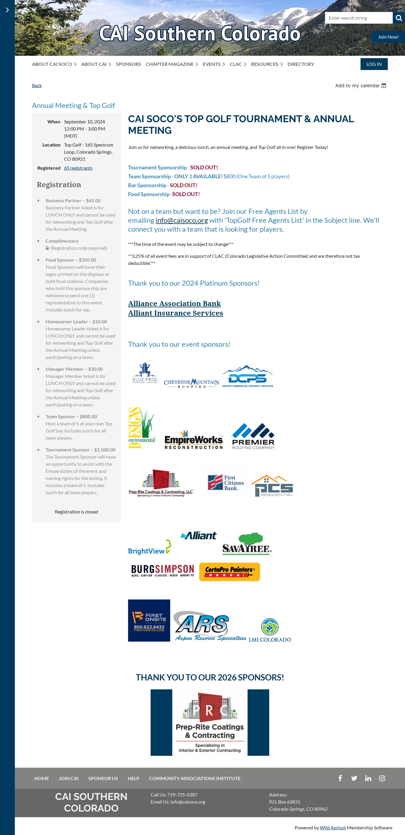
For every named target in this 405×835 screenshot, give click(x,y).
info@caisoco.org (182, 220)
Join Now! (388, 36)
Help (133, 778)
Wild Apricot (333, 827)
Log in (374, 64)
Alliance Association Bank (174, 304)
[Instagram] (382, 778)
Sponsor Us (103, 778)
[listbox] (361, 85)
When (53, 121)
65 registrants (78, 168)
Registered (48, 168)
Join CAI (69, 778)
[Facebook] (340, 778)
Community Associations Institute (194, 778)
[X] (354, 778)
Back (37, 85)
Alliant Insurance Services (175, 313)
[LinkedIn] (368, 778)
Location (51, 144)
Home (41, 778)
